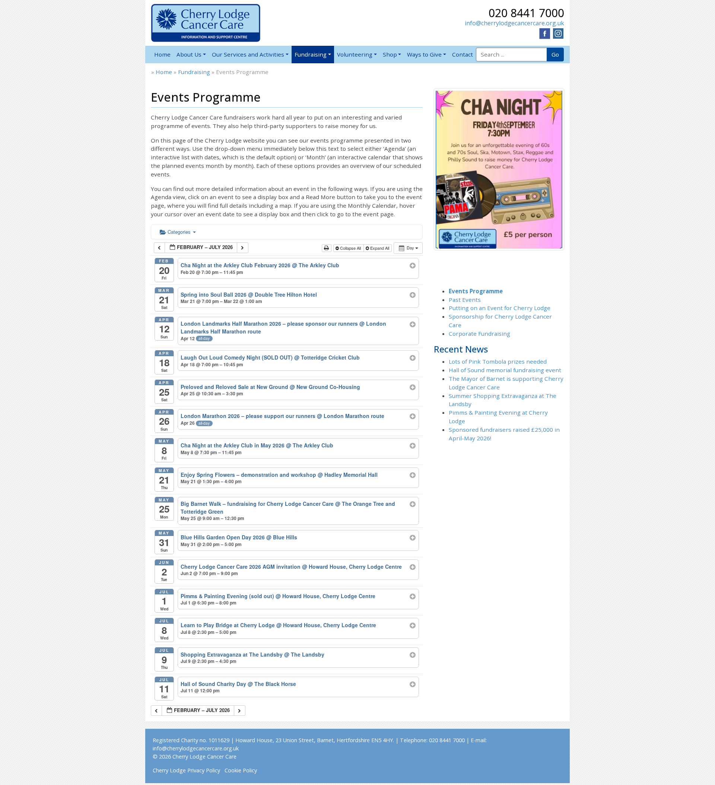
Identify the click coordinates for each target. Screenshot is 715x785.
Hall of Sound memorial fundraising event (505, 370)
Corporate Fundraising (479, 333)
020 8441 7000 (526, 12)
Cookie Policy (241, 770)
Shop (390, 54)
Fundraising (311, 54)
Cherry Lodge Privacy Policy (186, 770)
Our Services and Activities (248, 54)
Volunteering (354, 54)
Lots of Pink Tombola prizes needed (498, 361)
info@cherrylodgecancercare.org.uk (514, 23)
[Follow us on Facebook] (545, 33)
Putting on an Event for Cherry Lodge (499, 308)
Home (162, 54)
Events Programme (476, 291)
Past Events (465, 299)
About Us (189, 54)
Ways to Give (424, 54)
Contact (462, 54)
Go (555, 54)
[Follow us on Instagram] (558, 33)
